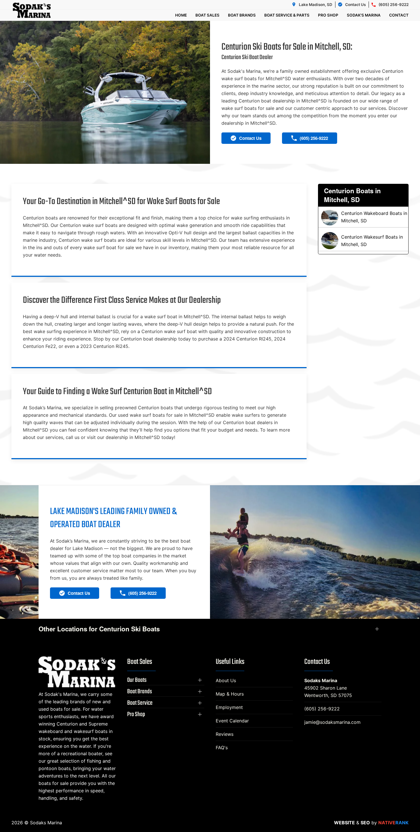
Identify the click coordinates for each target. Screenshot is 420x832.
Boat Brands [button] (242, 15)
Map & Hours (230, 694)
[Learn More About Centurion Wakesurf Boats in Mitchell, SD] (363, 240)
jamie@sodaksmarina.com (332, 722)
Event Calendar (232, 721)
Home (181, 15)
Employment (229, 707)
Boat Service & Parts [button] (286, 15)
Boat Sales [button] (207, 15)
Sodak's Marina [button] (364, 15)
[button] (165, 680)
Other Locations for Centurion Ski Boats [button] (99, 628)
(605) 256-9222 (322, 709)
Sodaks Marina (320, 680)
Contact (399, 15)
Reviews (224, 734)
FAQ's (222, 747)
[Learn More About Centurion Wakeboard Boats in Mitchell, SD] (363, 217)
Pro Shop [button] (328, 15)
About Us (226, 680)
